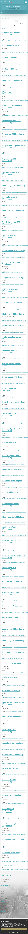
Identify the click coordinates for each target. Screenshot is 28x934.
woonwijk (4, 140)
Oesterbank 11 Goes (10, 617)
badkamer (16, 40)
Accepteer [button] (14, 928)
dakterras (23, 257)
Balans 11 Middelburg (11, 853)
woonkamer (22, 869)
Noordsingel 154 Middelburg (9, 569)
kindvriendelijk (5, 40)
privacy (4, 230)
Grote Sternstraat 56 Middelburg (10, 593)
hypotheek (16, 75)
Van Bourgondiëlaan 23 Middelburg (11, 457)
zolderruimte (10, 358)
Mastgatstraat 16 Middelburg (9, 93)
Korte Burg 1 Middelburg (12, 795)
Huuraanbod (3, 905)
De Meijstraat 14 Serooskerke (9, 389)
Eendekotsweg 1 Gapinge (12, 743)
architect (20, 437)
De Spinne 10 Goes (9, 57)
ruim (18, 869)
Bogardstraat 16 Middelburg (13, 652)
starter (22, 63)
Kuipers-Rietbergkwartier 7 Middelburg (13, 146)
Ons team (3, 893)
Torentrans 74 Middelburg (13, 134)
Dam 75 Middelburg (10, 492)
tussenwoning (21, 100)
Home (2, 888)
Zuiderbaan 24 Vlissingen (12, 377)
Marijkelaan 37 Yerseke (11, 442)
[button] (14, 932)
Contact (2, 895)
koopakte (4, 100)
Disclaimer (3, 896)
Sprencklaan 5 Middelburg (13, 716)
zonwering (8, 437)
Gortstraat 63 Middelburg (12, 754)
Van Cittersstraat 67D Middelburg (11, 223)
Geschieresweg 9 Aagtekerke (9, 825)
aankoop (18, 861)
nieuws (2, 891)
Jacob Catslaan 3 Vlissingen (13, 325)
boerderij (19, 612)
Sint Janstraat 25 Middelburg (9, 236)
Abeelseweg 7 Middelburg (12, 581)
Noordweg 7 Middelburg (12, 80)
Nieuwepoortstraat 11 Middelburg (11, 121)
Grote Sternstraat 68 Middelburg (10, 505)
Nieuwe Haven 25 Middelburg (9, 351)
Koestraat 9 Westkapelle (12, 480)
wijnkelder (4, 803)
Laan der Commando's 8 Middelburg (12, 541)
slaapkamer (23, 320)
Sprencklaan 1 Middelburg (13, 629)
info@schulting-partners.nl (7, 883)
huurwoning (5, 115)
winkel (7, 63)
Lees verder (11, 926)
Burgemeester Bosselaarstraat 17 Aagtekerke (10, 810)
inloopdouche (5, 129)
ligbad (3, 52)
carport (23, 711)
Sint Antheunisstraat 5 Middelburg (11, 173)
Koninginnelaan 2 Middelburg (9, 198)
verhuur (7, 658)
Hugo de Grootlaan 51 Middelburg (11, 33)
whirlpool (8, 397)
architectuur (17, 847)
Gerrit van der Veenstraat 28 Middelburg (14, 557)
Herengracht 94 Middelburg (13, 251)
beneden (24, 358)
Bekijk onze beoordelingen (14, 8)
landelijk (14, 192)
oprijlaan (8, 818)
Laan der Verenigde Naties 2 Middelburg (13, 703)
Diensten (3, 889)
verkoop (11, 75)
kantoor (4, 358)
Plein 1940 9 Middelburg (12, 46)
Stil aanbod (3, 908)
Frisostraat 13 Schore (11, 768)
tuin (26, 869)
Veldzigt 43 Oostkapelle (12, 302)
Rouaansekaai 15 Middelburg (9, 781)
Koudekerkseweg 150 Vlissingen (11, 263)
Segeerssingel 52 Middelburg (9, 160)
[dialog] (14, 926)
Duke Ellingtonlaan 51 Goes (13, 402)
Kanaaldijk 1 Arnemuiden (12, 606)
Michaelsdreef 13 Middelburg (9, 731)
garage (15, 129)
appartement (15, 52)
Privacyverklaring (4, 898)
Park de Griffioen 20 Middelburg (10, 528)
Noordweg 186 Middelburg (13, 517)
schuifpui (9, 140)
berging (11, 40)
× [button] (26, 920)
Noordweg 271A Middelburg (13, 185)
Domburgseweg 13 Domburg (13, 839)
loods (24, 774)
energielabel (8, 52)
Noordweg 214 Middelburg (13, 640)
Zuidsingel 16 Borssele (11, 663)
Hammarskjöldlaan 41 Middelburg (11, 430)
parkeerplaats (23, 309)
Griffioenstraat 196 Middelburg (10, 290)
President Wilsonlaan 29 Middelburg (12, 106)
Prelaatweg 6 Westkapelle (13, 677)
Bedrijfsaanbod (4, 906)
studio (7, 332)
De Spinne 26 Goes (9, 69)
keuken (25, 40)
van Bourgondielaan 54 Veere (11, 365)
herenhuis (8, 257)
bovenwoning (22, 52)
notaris (4, 63)
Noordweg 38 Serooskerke (13, 210)
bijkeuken (21, 40)
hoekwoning (19, 535)
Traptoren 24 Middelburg (12, 277)
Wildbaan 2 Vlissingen (11, 691)
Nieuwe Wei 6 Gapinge (11, 469)
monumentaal (5, 861)
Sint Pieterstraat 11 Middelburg (10, 414)
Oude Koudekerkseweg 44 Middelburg (12, 338)
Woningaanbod (4, 903)
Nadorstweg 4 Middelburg (13, 314)
